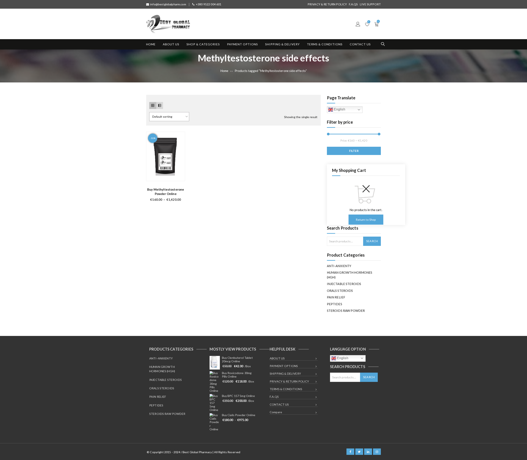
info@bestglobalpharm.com (168, 4)
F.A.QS (353, 4)
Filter (354, 151)
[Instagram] (377, 451)
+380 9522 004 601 (209, 4)
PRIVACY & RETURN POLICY (327, 4)
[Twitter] (359, 451)
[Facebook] (350, 451)
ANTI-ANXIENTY (339, 266)
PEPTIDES (334, 304)
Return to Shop (366, 219)
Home (224, 71)
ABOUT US (171, 44)
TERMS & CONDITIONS (325, 44)
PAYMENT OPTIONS (242, 44)
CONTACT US (360, 44)
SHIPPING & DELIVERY (282, 44)
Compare (276, 412)
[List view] (159, 105)
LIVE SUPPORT (370, 4)
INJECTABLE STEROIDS (344, 284)
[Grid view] (152, 105)
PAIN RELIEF (336, 297)
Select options (178, 175)
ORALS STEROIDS (340, 290)
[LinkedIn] (368, 451)
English (339, 109)
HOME (151, 44)
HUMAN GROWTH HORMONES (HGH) (349, 275)
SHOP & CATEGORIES (203, 44)
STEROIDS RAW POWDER (346, 310)
